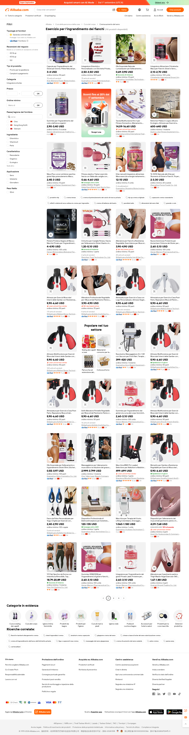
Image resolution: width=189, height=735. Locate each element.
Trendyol (121, 723)
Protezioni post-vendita (51, 679)
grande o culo (171, 203)
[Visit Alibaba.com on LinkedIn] (158, 693)
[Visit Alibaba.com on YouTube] (174, 693)
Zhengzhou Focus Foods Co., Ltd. (163, 185)
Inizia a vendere (158, 670)
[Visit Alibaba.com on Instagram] (169, 693)
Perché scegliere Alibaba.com (17, 665)
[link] (185, 710)
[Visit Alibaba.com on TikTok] (179, 693)
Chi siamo (9, 659)
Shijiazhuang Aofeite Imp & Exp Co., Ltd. (131, 257)
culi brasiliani (15, 647)
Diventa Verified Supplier (162, 679)
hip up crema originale (136, 197)
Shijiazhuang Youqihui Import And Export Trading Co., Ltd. (165, 478)
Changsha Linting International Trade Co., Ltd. (131, 134)
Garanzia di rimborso (50, 670)
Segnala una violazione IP (125, 684)
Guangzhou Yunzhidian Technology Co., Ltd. (131, 79)
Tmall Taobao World (82, 723)
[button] (113, 9)
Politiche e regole (49, 691)
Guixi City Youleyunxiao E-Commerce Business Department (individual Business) (165, 534)
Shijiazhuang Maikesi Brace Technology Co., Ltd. (62, 314)
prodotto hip (54, 197)
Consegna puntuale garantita (53, 674)
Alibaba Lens (18, 712)
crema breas (71, 197)
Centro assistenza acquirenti (126, 665)
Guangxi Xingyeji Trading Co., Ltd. (163, 585)
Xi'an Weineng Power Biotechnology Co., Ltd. (62, 81)
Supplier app (96, 712)
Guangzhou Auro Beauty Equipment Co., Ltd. (131, 365)
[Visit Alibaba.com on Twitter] (164, 693)
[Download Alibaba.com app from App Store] (156, 711)
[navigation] (25, 312)
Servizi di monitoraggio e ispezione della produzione (57, 685)
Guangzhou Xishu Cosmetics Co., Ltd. (62, 476)
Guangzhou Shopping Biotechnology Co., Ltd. (131, 188)
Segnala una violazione (124, 689)
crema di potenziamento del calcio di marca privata (102, 197)
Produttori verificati (86, 665)
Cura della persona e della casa (67, 24)
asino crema (154, 641)
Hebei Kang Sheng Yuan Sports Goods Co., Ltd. (96, 187)
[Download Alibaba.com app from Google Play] (175, 711)
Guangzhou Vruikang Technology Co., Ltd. (131, 529)
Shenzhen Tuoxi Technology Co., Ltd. (95, 257)
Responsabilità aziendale (15, 674)
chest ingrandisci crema (54, 635)
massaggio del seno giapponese (97, 641)
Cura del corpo (90, 24)
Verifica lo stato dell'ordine (162, 674)
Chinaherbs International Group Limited (165, 77)
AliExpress (58, 723)
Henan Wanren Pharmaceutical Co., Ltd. (165, 252)
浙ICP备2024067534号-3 (160, 731)
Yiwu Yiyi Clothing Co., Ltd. (57, 587)
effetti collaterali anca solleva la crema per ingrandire (69, 203)
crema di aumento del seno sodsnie (129, 641)
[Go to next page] (123, 598)
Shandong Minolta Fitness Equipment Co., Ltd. (131, 478)
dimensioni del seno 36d (150, 203)
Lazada (94, 723)
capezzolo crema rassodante (162, 197)
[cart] (148, 10)
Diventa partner (158, 684)
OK (38, 93)
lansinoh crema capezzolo (80, 635)
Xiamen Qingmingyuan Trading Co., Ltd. (62, 132)
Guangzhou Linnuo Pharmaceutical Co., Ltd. (96, 81)
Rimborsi (119, 679)
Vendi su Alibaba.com (160, 665)
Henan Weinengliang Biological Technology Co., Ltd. (62, 252)
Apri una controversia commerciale (129, 674)
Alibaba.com (140, 712)
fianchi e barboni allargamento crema (24, 635)
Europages (132, 723)
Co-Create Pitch (11, 670)
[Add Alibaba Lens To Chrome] (42, 711)
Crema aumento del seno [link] (110, 24)
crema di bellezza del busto (106, 203)
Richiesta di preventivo (88, 670)
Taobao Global (105, 723)
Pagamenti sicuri (48, 665)
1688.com (68, 723)
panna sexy (170, 641)
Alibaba (49, 24)
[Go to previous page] (103, 598)
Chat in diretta (121, 670)
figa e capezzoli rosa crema (68, 641)
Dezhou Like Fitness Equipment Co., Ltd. (165, 132)
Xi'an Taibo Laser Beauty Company (95, 476)
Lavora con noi (11, 679)
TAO (114, 723)
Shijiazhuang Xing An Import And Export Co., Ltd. (165, 422)
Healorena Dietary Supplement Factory (62, 185)
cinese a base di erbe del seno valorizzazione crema (141, 635)
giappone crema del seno (106, 635)
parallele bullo (129, 203)
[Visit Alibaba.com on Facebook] (153, 693)
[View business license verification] (117, 731)
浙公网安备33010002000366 (136, 731)
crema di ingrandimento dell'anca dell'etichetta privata (31, 641)
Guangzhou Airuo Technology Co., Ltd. (96, 532)
